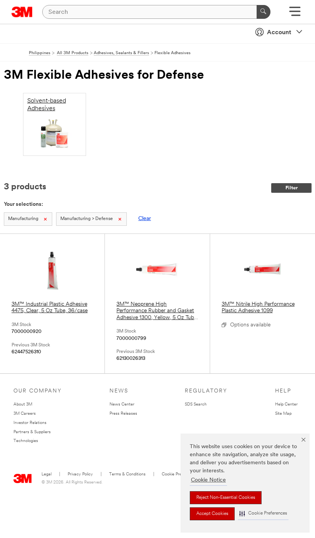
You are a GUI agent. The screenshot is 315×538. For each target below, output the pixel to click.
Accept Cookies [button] (212, 514)
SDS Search (196, 404)
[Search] (263, 12)
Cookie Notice (208, 480)
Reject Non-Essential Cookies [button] (225, 497)
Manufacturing (23, 219)
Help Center (286, 404)
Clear (144, 219)
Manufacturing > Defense (86, 219)
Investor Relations (29, 423)
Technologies (25, 441)
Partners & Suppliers (32, 432)
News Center (121, 404)
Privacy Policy (80, 474)
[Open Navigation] (294, 14)
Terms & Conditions (127, 474)
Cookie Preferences (180, 474)
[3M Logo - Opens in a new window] (22, 12)
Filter (291, 187)
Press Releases (123, 414)
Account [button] (279, 33)
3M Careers (24, 414)
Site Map (283, 414)
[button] (263, 513)
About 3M (22, 404)
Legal (46, 474)
